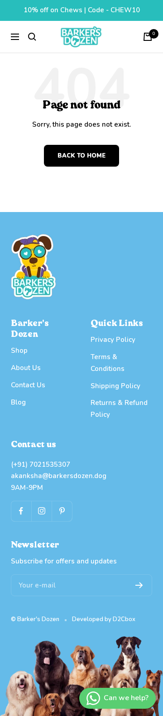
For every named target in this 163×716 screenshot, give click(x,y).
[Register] (139, 585)
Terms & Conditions (108, 362)
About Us (26, 367)
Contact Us (28, 385)
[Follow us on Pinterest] (62, 511)
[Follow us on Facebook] (21, 511)
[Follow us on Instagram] (41, 511)
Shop (19, 350)
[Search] (32, 37)
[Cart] (147, 37)
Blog (18, 402)
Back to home (81, 156)
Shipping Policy (115, 385)
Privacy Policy (113, 339)
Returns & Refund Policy (119, 408)
